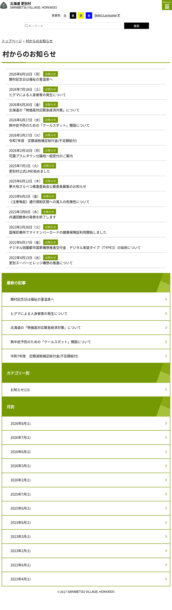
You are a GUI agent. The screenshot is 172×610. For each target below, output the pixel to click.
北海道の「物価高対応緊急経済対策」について (45, 327)
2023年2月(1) (20, 550)
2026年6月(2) (20, 451)
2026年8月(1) (20, 423)
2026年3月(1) (20, 465)
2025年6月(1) (20, 508)
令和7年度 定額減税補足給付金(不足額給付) (44, 355)
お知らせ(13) (20, 389)
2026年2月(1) (20, 479)
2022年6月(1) (20, 564)
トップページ (12, 40)
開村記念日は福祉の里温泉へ (32, 299)
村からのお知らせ (39, 40)
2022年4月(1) (20, 578)
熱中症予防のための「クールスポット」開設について (50, 341)
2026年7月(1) (20, 437)
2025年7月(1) (20, 494)
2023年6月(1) (20, 522)
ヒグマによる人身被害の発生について (39, 313)
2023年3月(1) (20, 536)
